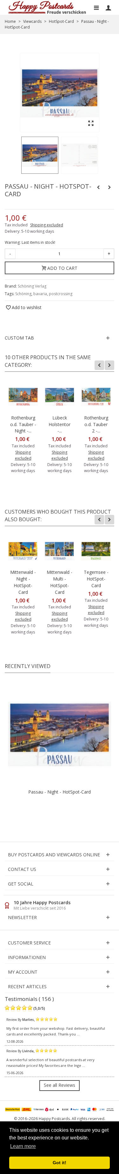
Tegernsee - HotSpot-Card (96, 578)
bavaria (40, 293)
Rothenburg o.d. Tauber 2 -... (96, 424)
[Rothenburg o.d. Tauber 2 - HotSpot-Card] (96, 396)
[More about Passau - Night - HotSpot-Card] (59, 734)
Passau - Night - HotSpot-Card (59, 792)
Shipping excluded (46, 225)
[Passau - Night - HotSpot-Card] (39, 155)
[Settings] (108, 8)
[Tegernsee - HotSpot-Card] (96, 551)
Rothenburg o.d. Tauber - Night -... (23, 424)
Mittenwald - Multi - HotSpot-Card (59, 582)
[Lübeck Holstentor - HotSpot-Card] (59, 396)
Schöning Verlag (32, 286)
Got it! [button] (59, 1162)
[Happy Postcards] (47, 7)
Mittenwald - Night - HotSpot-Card (23, 582)
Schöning (23, 293)
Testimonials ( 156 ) (29, 998)
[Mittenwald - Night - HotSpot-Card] (23, 551)
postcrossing (60, 293)
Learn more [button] (23, 1146)
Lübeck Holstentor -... (59, 424)
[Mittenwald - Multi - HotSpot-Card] (59, 551)
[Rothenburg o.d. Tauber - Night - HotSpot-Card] (23, 396)
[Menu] (96, 8)
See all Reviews (59, 1085)
